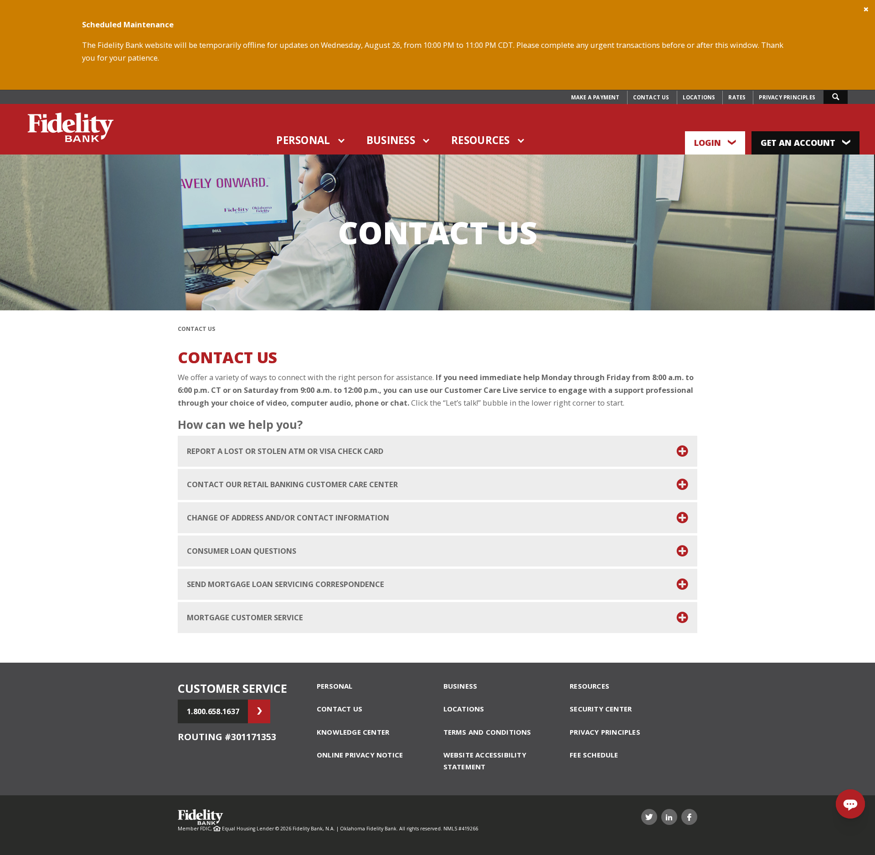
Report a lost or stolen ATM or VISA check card (285, 451)
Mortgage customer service (245, 617)
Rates (737, 97)
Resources (480, 140)
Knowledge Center (353, 732)
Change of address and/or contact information (288, 517)
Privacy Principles (787, 97)
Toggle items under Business (426, 141)
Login (708, 142)
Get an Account (799, 142)
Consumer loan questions (241, 551)
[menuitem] (595, 97)
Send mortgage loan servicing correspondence (285, 584)
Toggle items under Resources (521, 141)
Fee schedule (594, 754)
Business (390, 140)
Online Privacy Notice (360, 754)
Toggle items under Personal (341, 141)
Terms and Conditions (487, 732)
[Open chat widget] (850, 804)
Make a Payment (595, 97)
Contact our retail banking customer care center (292, 484)
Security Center (601, 708)
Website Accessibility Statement (484, 760)
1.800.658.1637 (213, 711)
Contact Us (651, 97)
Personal (303, 140)
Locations (699, 97)
